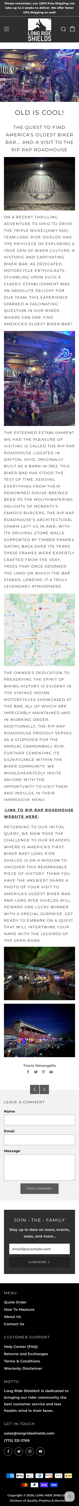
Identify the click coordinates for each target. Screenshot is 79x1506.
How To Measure (19, 1309)
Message (12, 1151)
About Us (12, 1317)
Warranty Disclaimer (23, 1368)
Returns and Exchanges (26, 1354)
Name (9, 1111)
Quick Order (15, 1302)
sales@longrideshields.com (29, 1433)
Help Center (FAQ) (21, 1347)
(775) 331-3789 (17, 1440)
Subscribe (37, 1262)
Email (9, 1131)
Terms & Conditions (22, 1361)
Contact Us (14, 1324)
